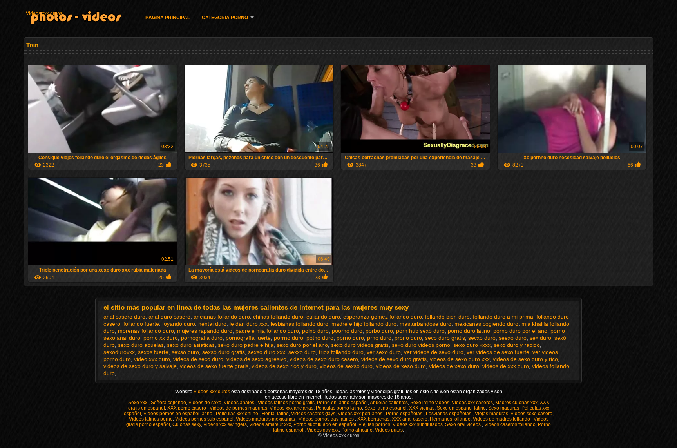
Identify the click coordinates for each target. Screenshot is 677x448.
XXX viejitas (421, 408)
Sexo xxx (138, 402)
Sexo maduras (503, 408)
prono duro (408, 338)
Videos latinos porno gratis (286, 402)
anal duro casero (169, 317)
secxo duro (482, 338)
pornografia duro (202, 338)
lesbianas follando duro (299, 324)
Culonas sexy (186, 424)
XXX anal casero (409, 419)
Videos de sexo (204, 402)
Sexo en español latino (461, 408)
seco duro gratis (445, 338)
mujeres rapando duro (204, 331)
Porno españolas (405, 413)
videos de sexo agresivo (256, 359)
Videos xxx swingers (225, 424)
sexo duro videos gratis (360, 345)
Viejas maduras (491, 413)
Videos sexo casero (531, 413)
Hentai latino (275, 413)
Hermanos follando (450, 419)
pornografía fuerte (248, 338)
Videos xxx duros (44, 13)
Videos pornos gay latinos (327, 419)
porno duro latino (469, 331)
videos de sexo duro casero (324, 359)
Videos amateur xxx (270, 424)
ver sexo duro (384, 352)
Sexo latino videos (429, 402)
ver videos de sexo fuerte (498, 352)
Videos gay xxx (323, 430)
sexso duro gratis (223, 352)
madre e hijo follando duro (363, 324)
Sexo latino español (385, 408)
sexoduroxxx (119, 352)
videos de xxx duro (505, 366)
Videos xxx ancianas (291, 408)
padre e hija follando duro (267, 331)
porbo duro (379, 331)
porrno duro (288, 338)
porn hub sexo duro (420, 331)
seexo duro (513, 338)
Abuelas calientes (389, 402)
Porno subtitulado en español (324, 424)
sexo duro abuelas (141, 345)
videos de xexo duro (454, 366)
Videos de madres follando (502, 419)
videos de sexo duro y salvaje (140, 366)
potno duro (319, 338)
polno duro (315, 331)
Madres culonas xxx (516, 402)
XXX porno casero (187, 408)
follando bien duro (447, 317)
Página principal (167, 17)
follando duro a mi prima (503, 317)
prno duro (379, 338)
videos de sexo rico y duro (284, 366)
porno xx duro (160, 338)
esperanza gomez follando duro (382, 317)
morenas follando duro (146, 331)
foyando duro (178, 324)
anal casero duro (124, 317)
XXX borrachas (373, 419)
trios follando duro (341, 352)
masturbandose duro (425, 324)
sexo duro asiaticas (191, 345)
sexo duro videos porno (421, 345)
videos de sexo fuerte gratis (214, 366)
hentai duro (212, 324)
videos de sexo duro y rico (525, 359)
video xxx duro (152, 359)
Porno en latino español (342, 402)
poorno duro (347, 331)
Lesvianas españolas (449, 413)
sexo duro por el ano (302, 345)
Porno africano (357, 430)
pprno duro (350, 338)
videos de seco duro (198, 359)
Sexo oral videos (463, 424)
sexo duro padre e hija (245, 345)
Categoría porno (225, 17)
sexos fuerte (153, 352)
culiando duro (323, 317)
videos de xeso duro (401, 366)
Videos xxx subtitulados (418, 424)
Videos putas (389, 430)
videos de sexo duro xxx (460, 359)
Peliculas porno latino (339, 408)
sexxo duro (302, 352)
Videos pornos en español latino (178, 413)
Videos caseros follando (510, 424)
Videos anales (239, 402)
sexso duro (185, 352)
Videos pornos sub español (204, 419)
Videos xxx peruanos (361, 413)
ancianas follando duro (222, 317)
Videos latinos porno (151, 419)
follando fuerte (141, 324)
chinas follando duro (278, 317)
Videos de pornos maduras (238, 408)
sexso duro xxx (266, 352)
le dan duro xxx (249, 324)
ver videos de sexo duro (433, 352)
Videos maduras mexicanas (266, 419)
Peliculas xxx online (237, 413)
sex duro (540, 338)
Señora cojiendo (168, 402)
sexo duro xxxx (472, 345)
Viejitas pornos (374, 424)
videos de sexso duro (346, 366)
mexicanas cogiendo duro (486, 324)
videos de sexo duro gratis (394, 359)
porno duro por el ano (520, 331)
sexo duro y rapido (517, 345)
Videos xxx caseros (472, 402)
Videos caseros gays (313, 413)
